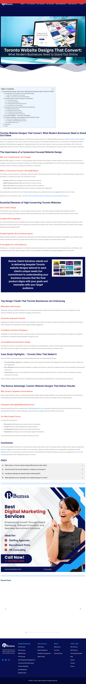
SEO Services (21, 647)
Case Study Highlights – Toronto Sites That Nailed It (17, 115)
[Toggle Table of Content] (52, 89)
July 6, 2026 (47, 609)
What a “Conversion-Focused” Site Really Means (18, 96)
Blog (71, 656)
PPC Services (21, 656)
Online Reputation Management (26, 660)
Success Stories (58, 653)
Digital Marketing (60, 4)
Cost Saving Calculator (76, 653)
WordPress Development (44, 653)
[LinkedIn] (9, 660)
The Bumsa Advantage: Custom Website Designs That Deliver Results (22, 117)
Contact (81, 4)
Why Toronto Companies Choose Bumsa (16, 119)
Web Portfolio (41, 656)
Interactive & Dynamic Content (14, 110)
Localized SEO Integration (13, 102)
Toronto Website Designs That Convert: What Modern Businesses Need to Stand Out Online (28, 91)
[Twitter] (6, 660)
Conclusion (7, 124)
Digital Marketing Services (36, 408)
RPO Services (31, 4)
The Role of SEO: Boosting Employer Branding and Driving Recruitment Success (45, 196)
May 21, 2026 (68, 605)
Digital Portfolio (22, 672)
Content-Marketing (23, 666)
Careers (72, 660)
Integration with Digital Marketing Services (17, 120)
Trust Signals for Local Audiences (15, 105)
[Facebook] (3, 660)
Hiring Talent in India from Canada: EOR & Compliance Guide (73, 601)
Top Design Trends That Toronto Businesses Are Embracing (20, 107)
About (22, 4)
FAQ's (6, 126)
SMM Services (22, 653)
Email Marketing (22, 669)
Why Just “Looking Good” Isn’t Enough (16, 95)
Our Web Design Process (13, 122)
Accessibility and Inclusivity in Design (16, 113)
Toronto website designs (77, 139)
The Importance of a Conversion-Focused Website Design (19, 93)
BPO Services (40, 4)
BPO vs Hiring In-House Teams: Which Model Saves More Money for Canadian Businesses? (32, 602)
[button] (28, 632)
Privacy (72, 666)
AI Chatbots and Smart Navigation (15, 112)
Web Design (41, 647)
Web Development (42, 650)
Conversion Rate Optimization (26, 663)
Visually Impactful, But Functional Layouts (16, 103)
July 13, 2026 (26, 607)
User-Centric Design (12, 100)
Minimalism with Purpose (13, 108)
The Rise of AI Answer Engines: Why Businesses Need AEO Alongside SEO (11, 602)
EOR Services (50, 4)
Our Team (56, 650)
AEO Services (21, 650)
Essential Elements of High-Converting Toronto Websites (19, 98)
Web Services (72, 4)
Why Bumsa (57, 647)
